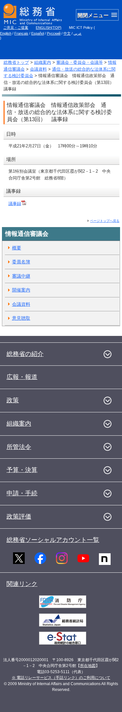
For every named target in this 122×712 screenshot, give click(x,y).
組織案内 (42, 62)
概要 (16, 247)
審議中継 (21, 276)
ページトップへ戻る (104, 221)
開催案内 (21, 290)
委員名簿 (21, 261)
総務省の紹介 (25, 353)
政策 (13, 400)
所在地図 (88, 666)
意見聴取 (21, 318)
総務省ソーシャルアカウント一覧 (53, 539)
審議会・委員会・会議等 (79, 62)
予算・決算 (22, 469)
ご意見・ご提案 (15, 27)
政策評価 (19, 516)
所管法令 (19, 446)
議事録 (14, 203)
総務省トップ (16, 62)
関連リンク (22, 583)
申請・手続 (22, 493)
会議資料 (38, 69)
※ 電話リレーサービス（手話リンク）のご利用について (61, 678)
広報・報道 (22, 376)
